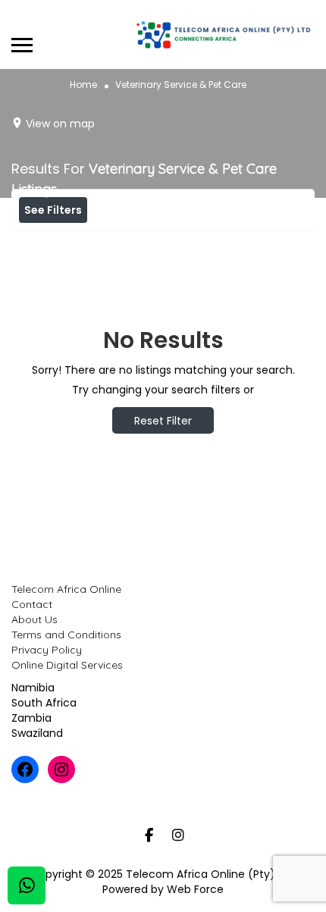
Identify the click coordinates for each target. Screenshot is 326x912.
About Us (34, 619)
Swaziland (37, 733)
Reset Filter (163, 420)
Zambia (31, 718)
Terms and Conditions (66, 634)
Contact (31, 604)
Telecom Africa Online (66, 589)
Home (83, 84)
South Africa (44, 702)
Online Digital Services (67, 665)
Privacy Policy (46, 650)
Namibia (33, 687)
